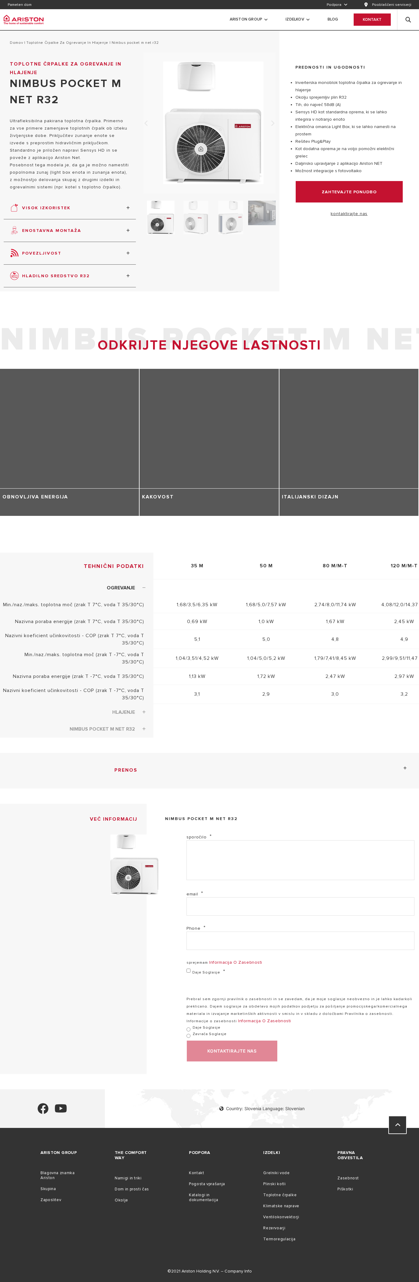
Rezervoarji (274, 1228)
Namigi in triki (128, 1178)
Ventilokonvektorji (281, 1217)
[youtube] (61, 1111)
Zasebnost (348, 1178)
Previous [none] (146, 123)
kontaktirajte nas (349, 213)
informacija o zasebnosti (235, 962)
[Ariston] (23, 19)
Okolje (121, 1200)
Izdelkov (295, 19)
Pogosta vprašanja (207, 1184)
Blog (333, 19)
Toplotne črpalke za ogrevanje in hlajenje (67, 42)
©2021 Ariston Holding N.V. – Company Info (209, 1271)
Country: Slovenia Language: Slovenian (265, 1108)
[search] (408, 19)
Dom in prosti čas (132, 1189)
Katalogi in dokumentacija (203, 1197)
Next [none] (273, 123)
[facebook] (42, 1111)
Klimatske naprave (281, 1206)
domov (16, 42)
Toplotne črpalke (280, 1195)
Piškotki (345, 1189)
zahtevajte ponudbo (349, 192)
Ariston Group (246, 19)
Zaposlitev (50, 1199)
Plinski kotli (274, 1184)
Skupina (48, 1188)
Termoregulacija (279, 1239)
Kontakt (372, 19)
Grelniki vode (276, 1172)
